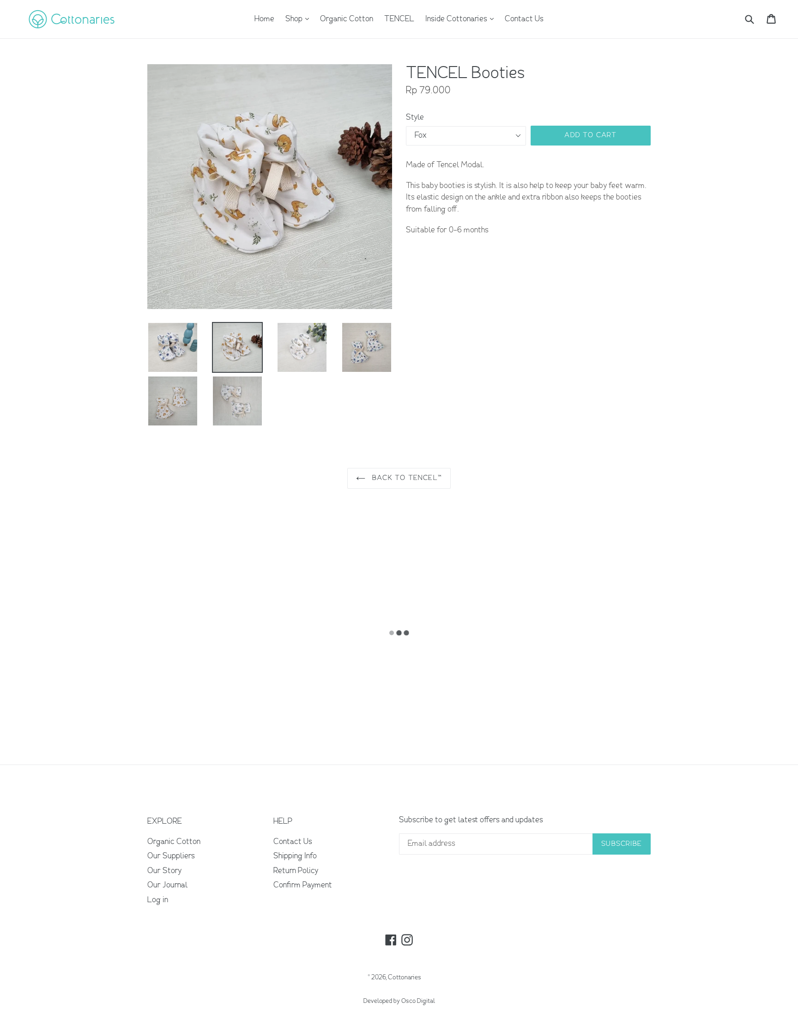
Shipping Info (295, 856)
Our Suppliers (171, 856)
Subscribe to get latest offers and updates (471, 820)
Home (264, 19)
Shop (299, 19)
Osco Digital (418, 1001)
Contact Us (524, 19)
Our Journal (167, 885)
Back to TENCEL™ (406, 478)
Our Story (164, 871)
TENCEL (399, 19)
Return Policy (295, 871)
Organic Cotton (346, 19)
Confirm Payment (302, 885)
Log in (157, 900)
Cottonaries (404, 977)
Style (415, 117)
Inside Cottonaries (461, 19)
